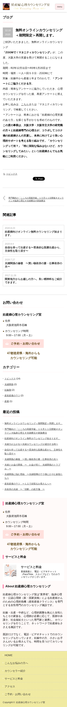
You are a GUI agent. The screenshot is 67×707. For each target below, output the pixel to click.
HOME (8, 655)
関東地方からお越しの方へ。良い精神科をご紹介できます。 (33, 280)
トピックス (11, 174)
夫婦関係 (8, 384)
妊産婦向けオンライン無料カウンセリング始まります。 (33, 233)
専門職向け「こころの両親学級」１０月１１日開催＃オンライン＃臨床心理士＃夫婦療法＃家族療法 (36, 199)
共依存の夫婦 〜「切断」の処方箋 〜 (24, 489)
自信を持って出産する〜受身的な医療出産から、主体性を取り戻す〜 (33, 249)
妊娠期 (7, 390)
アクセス (10, 686)
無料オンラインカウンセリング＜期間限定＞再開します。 (33, 423)
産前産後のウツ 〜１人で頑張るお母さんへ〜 (27, 483)
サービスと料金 (14, 678)
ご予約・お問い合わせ (18, 694)
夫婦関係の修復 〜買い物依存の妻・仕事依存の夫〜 (33, 265)
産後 (6, 401)
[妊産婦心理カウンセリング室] (33, 6)
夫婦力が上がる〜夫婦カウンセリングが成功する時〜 (31, 444)
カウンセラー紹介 (15, 670)
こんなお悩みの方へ (16, 663)
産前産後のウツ (12, 395)
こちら (25, 104)
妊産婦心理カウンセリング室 (30, 702)
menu (59, 7)
